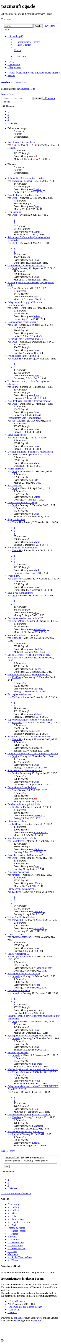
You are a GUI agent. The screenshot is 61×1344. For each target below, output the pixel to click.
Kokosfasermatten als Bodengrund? (25, 855)
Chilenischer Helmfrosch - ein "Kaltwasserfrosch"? (33, 753)
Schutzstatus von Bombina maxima (25, 770)
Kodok (36, 984)
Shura (15, 386)
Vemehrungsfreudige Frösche (22, 838)
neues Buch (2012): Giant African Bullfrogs (29, 736)
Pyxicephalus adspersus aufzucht (24, 973)
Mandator (16, 1117)
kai (13, 420)
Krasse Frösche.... (16, 468)
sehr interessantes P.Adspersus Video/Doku (29, 674)
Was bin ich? (14, 575)
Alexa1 (15, 1134)
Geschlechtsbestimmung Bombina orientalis (29, 1114)
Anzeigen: (9, 1157)
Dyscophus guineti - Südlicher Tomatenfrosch (30, 451)
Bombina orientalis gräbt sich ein (24, 804)
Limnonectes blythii (17, 821)
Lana (14, 324)
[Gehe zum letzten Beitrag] (39, 156)
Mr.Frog (16, 697)
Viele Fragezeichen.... (18, 953)
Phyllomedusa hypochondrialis (23, 547)
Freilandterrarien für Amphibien (23, 355)
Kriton (15, 308)
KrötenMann (18, 621)
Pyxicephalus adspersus (19, 694)
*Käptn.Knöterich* (21, 936)
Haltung (11, 147)
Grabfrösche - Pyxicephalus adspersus (26, 265)
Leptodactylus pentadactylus (22, 889)
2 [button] (8, 114)
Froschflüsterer (15, 485)
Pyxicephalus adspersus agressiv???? (26, 1131)
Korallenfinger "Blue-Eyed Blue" (24, 195)
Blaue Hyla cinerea (17, 434)
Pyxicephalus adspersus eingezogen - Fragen (30, 1035)
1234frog (16, 677)
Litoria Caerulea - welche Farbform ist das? (29, 654)
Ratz (35, 480)
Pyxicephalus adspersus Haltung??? (25, 618)
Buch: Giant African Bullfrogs (22, 787)
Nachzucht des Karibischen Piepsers (25, 339)
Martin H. (38, 231)
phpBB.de (35, 1320)
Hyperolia (17, 181)
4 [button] (8, 120)
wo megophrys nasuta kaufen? (23, 322)
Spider (36, 496)
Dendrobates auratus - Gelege (22, 502)
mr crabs (16, 874)
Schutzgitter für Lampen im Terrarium (26, 178)
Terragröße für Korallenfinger (22, 917)
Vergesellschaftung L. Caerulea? (23, 635)
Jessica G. (17, 722)
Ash (14, 145)
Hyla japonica (14, 212)
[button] (12, 123)
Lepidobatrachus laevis (19, 990)
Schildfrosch (39, 832)
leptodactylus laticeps (18, 1052)
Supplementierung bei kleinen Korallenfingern (30, 719)
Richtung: (29, 1160)
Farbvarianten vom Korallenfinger (24, 418)
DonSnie (16, 807)
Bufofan (25, 88)
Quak (33, 88)
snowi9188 (17, 920)
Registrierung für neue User (21, 142)
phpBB (17, 1317)
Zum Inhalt (6, 19)
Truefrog (37, 189)
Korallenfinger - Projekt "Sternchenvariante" (29, 401)
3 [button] (8, 117)
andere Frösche (13, 82)
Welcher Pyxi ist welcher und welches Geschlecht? (33, 1069)
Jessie (36, 296)
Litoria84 (16, 578)
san (18, 88)
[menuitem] (27, 42)
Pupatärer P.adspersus (18, 872)
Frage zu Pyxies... (16, 934)
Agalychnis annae (16, 519)
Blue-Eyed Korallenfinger (20, 592)
